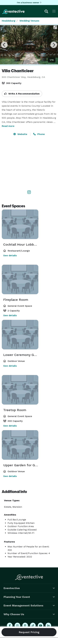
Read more (8, 126)
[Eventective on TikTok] (33, 625)
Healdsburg (8, 20)
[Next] (53, 45)
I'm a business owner (28, 2)
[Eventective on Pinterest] (25, 625)
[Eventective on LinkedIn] (48, 625)
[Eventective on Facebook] (9, 625)
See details (10, 255)
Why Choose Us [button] (14, 614)
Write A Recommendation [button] (24, 93)
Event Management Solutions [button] (23, 605)
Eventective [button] (12, 588)
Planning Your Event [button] (17, 596)
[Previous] (4, 45)
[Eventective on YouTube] (40, 625)
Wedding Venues (29, 20)
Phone (41, 134)
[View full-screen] (55, 27)
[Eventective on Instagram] (17, 625)
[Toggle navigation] (54, 11)
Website (22, 134)
